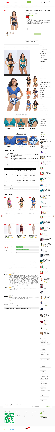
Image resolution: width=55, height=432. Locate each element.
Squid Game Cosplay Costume (44, 393)
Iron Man (48, 359)
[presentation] (4, 195)
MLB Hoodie (42, 371)
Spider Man (48, 390)
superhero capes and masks (43, 108)
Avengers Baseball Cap (43, 53)
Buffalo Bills (48, 344)
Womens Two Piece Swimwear (31, 41)
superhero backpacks (43, 106)
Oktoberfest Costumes (43, 100)
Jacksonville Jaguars (43, 361)
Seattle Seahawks (43, 390)
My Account (25, 412)
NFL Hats (42, 378)
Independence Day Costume (43, 84)
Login (41, 2)
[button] (48, 2)
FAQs (32, 412)
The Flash (42, 400)
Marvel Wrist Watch (42, 88)
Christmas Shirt (42, 57)
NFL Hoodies (46, 378)
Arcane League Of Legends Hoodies (45, 82)
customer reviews (31, 13)
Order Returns (33, 415)
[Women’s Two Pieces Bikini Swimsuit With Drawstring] (21, 197)
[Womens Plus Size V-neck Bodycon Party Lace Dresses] (33, 224)
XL (12, 188)
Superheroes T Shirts (43, 125)
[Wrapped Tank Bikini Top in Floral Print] (9, 197)
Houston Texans (43, 359)
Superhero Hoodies (43, 119)
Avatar (47, 342)
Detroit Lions (48, 354)
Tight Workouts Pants (44, 49)
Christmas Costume (42, 55)
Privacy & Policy (18, 415)
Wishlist (25, 416)
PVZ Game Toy (42, 104)
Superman (42, 395)
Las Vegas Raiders (43, 364)
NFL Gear (41, 98)
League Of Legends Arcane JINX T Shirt (45, 86)
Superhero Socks (42, 123)
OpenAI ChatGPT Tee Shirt (44, 383)
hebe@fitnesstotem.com (43, 416)
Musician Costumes (42, 96)
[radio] (26, 29)
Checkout (25, 417)
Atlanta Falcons (43, 342)
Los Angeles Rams (43, 366)
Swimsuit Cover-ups (43, 136)
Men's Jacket (42, 90)
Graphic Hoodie (42, 80)
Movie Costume (42, 94)
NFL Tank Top (42, 381)
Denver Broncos (43, 354)
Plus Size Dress (43, 132)
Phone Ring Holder (42, 102)
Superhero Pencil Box (43, 121)
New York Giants (43, 376)
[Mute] (27, 74)
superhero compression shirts (44, 110)
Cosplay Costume (42, 61)
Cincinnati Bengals (43, 349)
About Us (17, 412)
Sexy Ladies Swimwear (44, 134)
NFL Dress (48, 376)
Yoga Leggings (43, 51)
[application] (17, 63)
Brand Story (17, 416)
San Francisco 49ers (43, 388)
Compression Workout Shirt (43, 59)
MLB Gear (41, 92)
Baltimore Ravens (43, 344)
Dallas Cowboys (43, 352)
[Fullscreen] (28, 74)
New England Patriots (43, 373)
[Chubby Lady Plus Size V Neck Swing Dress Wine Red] (21, 224)
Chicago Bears (42, 347)
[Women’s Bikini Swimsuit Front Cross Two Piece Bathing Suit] (33, 197)
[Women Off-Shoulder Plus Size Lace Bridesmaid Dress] (9, 224)
